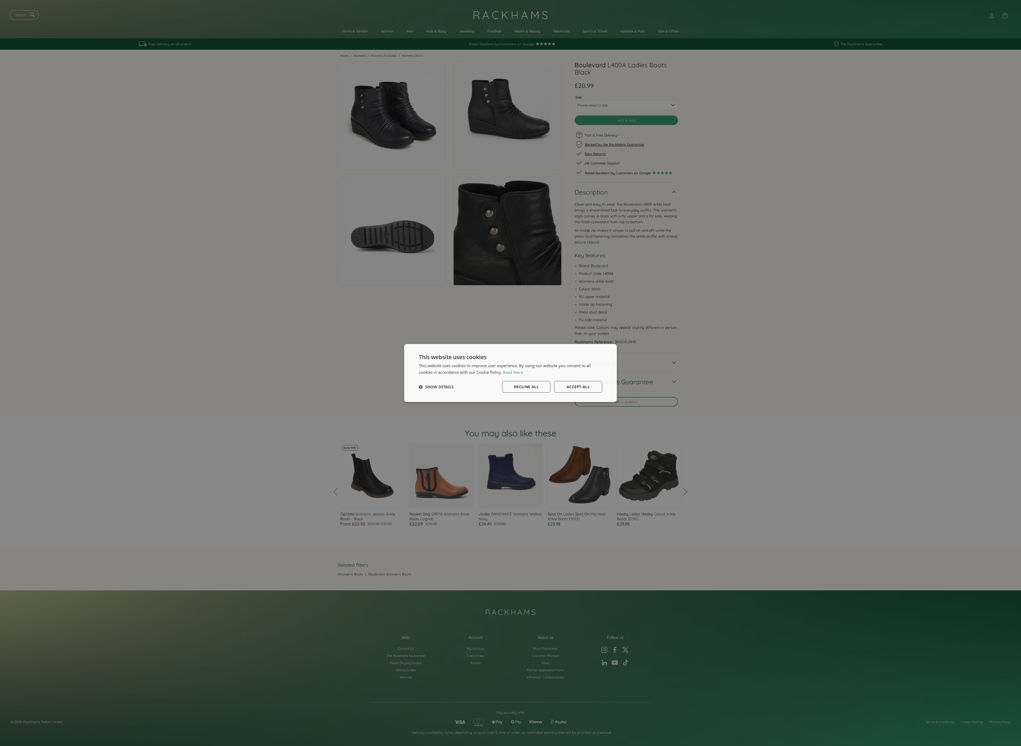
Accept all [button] (578, 386)
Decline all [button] (526, 386)
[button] (436, 387)
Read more (513, 372)
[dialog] (510, 373)
